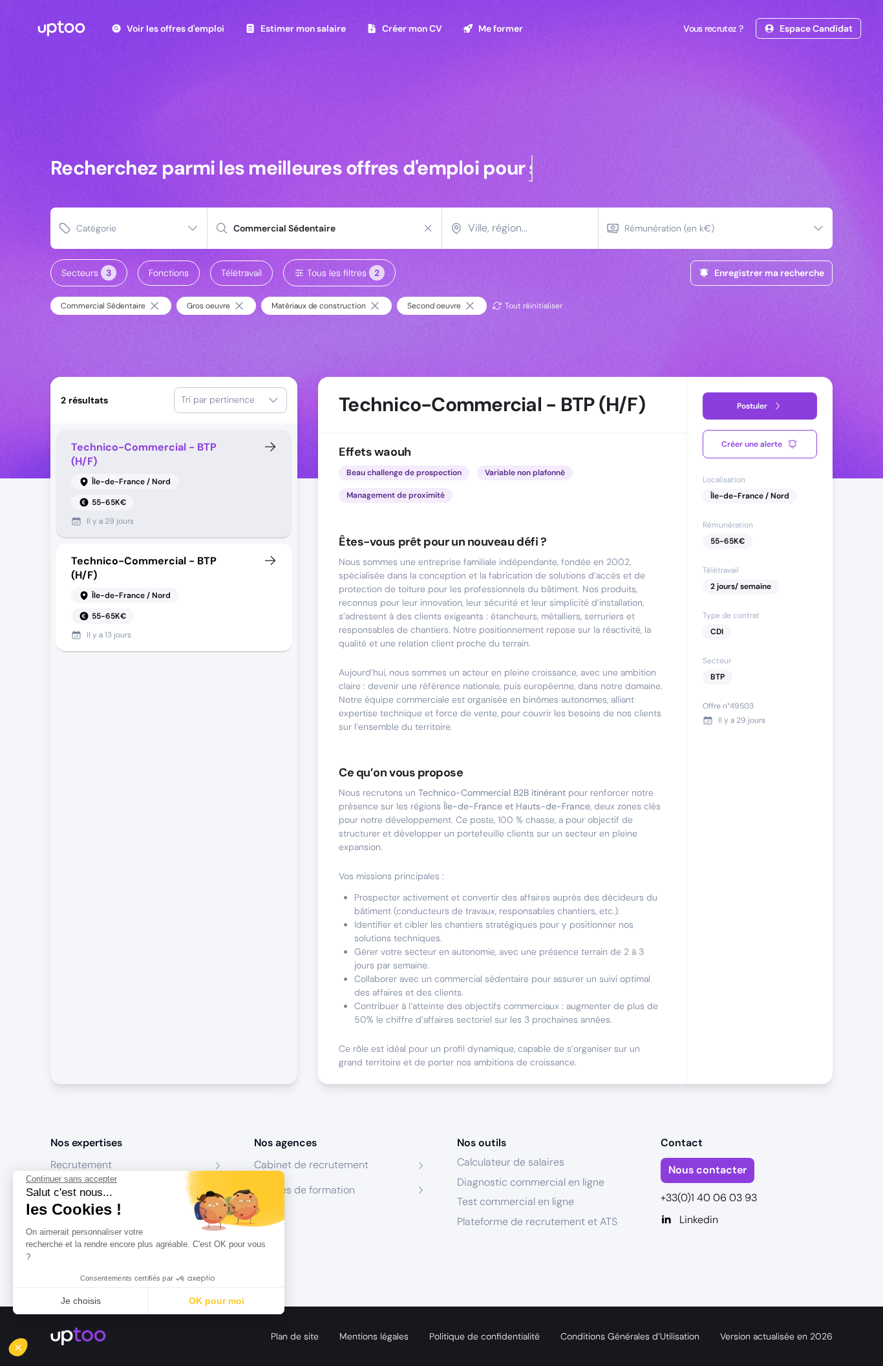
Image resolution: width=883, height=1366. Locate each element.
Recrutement (81, 1164)
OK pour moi (216, 1301)
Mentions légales (374, 1336)
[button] (27, 1344)
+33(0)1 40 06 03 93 (709, 1197)
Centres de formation (304, 1190)
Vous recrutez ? (713, 28)
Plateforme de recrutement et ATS (537, 1221)
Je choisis (81, 1301)
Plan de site (295, 1336)
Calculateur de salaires (510, 1162)
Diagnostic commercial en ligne (530, 1182)
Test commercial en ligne (515, 1201)
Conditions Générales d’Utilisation (629, 1336)
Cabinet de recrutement (311, 1164)
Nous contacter (707, 1170)
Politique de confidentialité (484, 1336)
